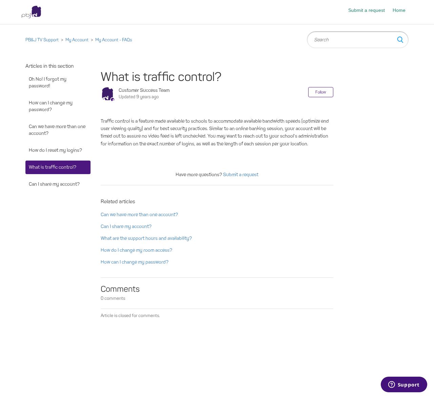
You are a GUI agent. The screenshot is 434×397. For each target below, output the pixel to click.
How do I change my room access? (136, 250)
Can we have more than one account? (57, 130)
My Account (76, 39)
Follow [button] (320, 92)
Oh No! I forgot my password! (47, 82)
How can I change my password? (51, 106)
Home (399, 10)
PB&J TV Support (42, 39)
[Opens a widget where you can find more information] (403, 385)
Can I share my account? (54, 184)
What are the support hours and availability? (146, 238)
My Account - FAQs (113, 39)
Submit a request (366, 10)
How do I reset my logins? (55, 150)
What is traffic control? (52, 167)
